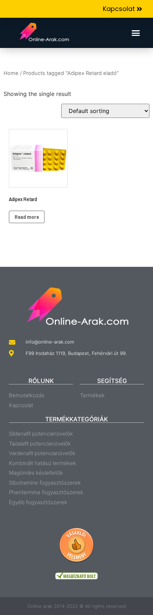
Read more (27, 217)
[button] (122, 9)
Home (11, 73)
